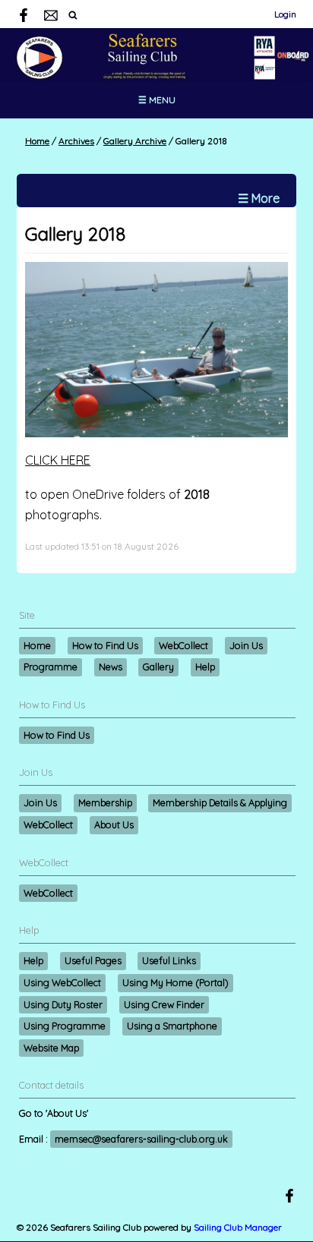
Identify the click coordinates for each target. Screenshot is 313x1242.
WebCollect (183, 645)
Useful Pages (93, 960)
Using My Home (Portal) (175, 982)
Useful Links (169, 960)
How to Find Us (105, 645)
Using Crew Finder (164, 1004)
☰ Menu (156, 100)
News (110, 666)
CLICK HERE (57, 460)
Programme (50, 666)
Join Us (246, 645)
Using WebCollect (62, 982)
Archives (76, 141)
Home (37, 141)
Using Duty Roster (63, 1004)
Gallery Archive (134, 141)
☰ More (259, 198)
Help (205, 666)
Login (285, 14)
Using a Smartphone (172, 1026)
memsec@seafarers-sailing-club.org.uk (141, 1139)
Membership (105, 802)
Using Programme (65, 1026)
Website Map (51, 1048)
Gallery (158, 666)
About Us (114, 824)
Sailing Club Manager (238, 1227)
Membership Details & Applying (220, 802)
